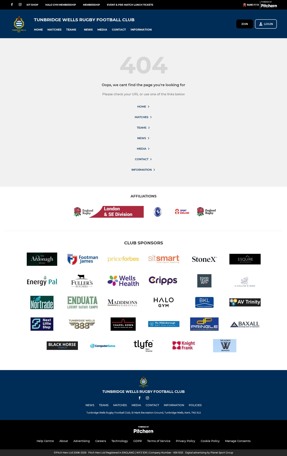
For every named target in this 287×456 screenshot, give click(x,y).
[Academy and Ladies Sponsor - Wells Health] (123, 281)
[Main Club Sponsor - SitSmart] (163, 260)
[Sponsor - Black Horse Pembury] (62, 346)
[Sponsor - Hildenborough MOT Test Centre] (163, 324)
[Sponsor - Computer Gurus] (103, 346)
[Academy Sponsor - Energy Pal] (42, 281)
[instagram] (20, 4)
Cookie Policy (210, 441)
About (63, 441)
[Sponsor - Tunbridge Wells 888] (82, 324)
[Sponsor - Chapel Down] (123, 324)
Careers (100, 441)
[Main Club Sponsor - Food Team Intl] (204, 281)
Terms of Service (158, 441)
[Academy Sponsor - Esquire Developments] (245, 260)
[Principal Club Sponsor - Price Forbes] (123, 260)
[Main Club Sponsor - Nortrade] (42, 303)
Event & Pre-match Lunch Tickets (130, 4)
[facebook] (12, 4)
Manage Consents (237, 441)
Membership (91, 4)
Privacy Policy (185, 441)
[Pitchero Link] (269, 6)
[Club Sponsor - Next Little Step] (42, 324)
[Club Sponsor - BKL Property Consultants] (204, 303)
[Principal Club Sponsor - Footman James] (82, 260)
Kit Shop (32, 4)
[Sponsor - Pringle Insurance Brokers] (204, 324)
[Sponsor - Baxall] (245, 324)
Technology (119, 441)
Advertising (81, 441)
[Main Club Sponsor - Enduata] (82, 303)
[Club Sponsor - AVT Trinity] (245, 303)
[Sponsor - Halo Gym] (163, 303)
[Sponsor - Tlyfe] (143, 346)
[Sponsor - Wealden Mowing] (224, 346)
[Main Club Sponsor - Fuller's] (82, 281)
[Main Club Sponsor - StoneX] (204, 260)
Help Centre (45, 441)
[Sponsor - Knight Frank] (184, 346)
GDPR (137, 441)
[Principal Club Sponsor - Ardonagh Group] (42, 260)
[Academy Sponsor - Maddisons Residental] (123, 303)
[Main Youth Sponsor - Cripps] (163, 281)
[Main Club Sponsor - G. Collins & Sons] (245, 281)
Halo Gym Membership (60, 4)
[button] (38, 30)
